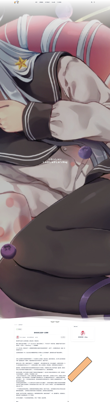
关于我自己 (47, 2)
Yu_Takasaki (23, 337)
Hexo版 (53, 2)
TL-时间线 (59, 2)
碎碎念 (19, 329)
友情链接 (41, 2)
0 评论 (64, 337)
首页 (36, 2)
